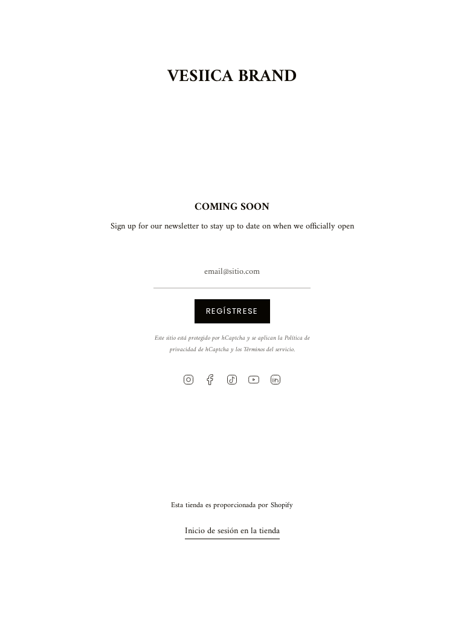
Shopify (282, 505)
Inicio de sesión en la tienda (232, 531)
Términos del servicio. (269, 349)
